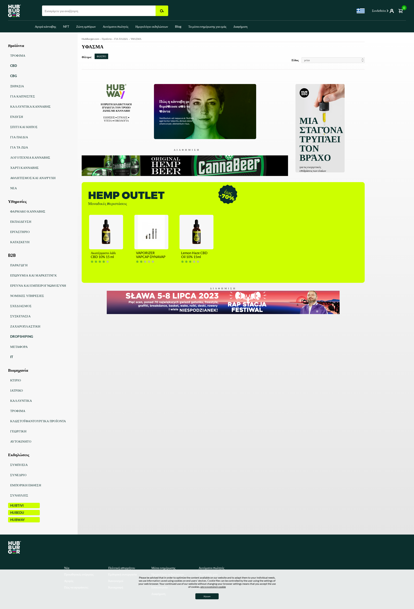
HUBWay (17, 520)
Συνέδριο (18, 475)
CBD (13, 66)
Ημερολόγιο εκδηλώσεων (151, 26)
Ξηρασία (17, 86)
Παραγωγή (18, 265)
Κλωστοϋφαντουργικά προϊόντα (38, 421)
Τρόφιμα (17, 55)
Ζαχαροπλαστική (25, 326)
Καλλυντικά (21, 400)
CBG (13, 76)
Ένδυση (16, 116)
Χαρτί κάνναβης (24, 167)
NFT (66, 26)
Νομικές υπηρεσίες (27, 296)
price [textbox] (307, 60)
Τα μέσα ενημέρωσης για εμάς (207, 26)
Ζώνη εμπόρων (86, 26)
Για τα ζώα (19, 147)
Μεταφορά (19, 347)
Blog (178, 26)
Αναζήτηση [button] (162, 11)
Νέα (13, 188)
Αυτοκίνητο (20, 441)
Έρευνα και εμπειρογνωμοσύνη (38, 285)
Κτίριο (15, 380)
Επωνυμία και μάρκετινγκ (33, 275)
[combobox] (361, 10)
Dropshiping (21, 336)
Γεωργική (18, 431)
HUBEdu (17, 512)
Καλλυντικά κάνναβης (30, 106)
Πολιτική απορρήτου (121, 568)
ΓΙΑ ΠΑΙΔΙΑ (121, 38)
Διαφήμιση (240, 26)
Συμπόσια (19, 465)
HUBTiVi (17, 505)
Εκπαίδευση (20, 221)
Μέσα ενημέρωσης (163, 568)
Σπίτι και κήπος (24, 127)
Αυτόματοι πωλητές (115, 26)
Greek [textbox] (361, 10)
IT (11, 357)
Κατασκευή (20, 242)
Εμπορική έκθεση (25, 485)
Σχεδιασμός (21, 306)
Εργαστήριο (20, 232)
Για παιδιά (19, 137)
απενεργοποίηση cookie (213, 586)
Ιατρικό (16, 390)
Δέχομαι (207, 596)
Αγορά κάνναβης (45, 26)
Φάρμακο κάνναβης (27, 211)
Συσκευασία (20, 316)
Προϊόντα (107, 38)
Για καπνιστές (22, 96)
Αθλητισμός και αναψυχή (33, 178)
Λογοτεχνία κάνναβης (30, 157)
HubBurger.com (90, 38)
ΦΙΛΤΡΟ (101, 56)
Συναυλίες (19, 495)
